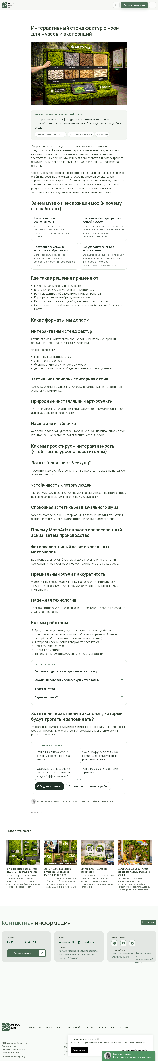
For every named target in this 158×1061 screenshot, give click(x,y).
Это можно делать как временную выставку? (67, 671)
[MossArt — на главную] (8, 5)
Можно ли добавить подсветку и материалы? (67, 680)
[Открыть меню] (152, 5)
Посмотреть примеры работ (89, 786)
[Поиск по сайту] (116, 5)
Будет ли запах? (46, 697)
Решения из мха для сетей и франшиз (100, 770)
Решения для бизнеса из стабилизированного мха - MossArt (54, 755)
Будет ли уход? (45, 688)
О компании (35, 1027)
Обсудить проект (49, 786)
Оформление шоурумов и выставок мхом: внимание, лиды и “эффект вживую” (54, 772)
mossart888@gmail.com (78, 942)
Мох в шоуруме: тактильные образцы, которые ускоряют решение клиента (100, 755)
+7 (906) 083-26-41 (21, 942)
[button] (26, 953)
